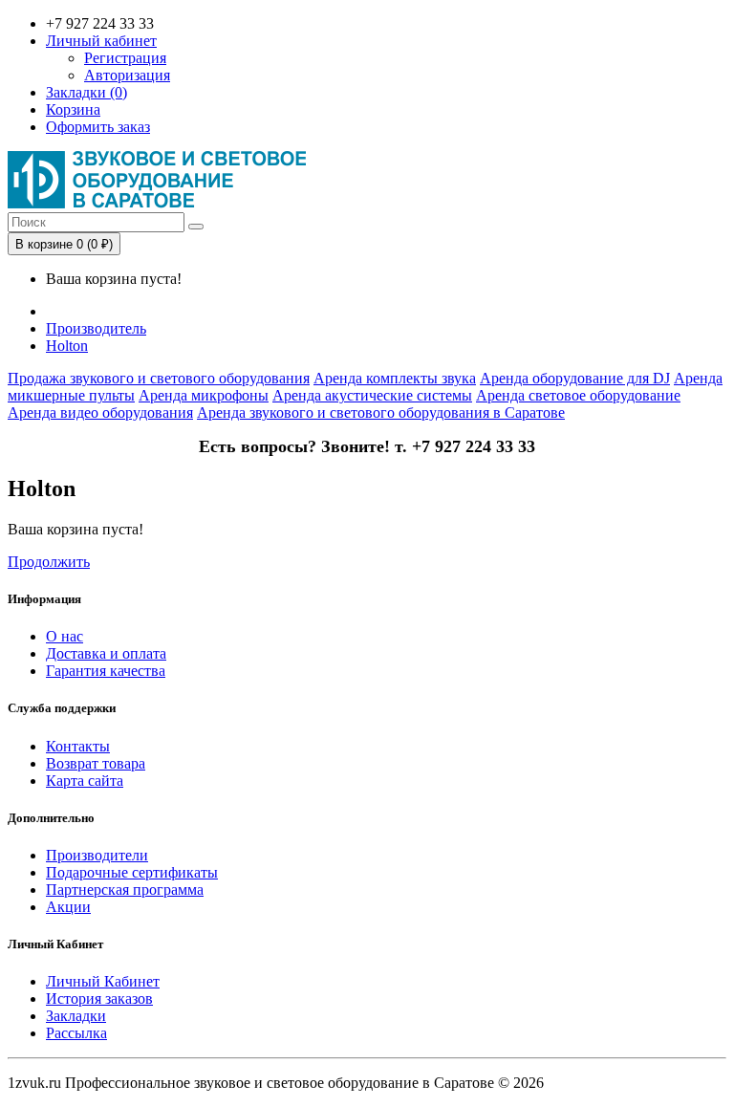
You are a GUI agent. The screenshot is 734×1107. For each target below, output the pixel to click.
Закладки (76, 1016)
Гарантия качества (105, 670)
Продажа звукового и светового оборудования (159, 378)
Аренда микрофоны (204, 395)
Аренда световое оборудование (578, 395)
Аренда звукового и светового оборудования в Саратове (381, 412)
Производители (97, 855)
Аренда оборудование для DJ (575, 378)
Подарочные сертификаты (132, 872)
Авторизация (127, 75)
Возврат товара (95, 763)
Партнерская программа (125, 889)
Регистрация (125, 58)
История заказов (99, 998)
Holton (67, 345)
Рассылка (76, 1033)
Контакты (78, 746)
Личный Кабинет (103, 981)
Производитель (96, 328)
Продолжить (49, 562)
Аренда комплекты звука (394, 378)
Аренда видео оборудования (100, 412)
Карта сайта (84, 780)
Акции (68, 907)
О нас (64, 636)
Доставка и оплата (106, 653)
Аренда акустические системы (372, 395)
